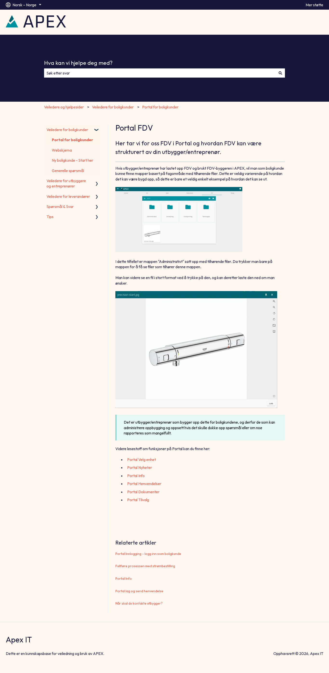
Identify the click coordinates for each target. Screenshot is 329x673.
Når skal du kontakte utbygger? (139, 603)
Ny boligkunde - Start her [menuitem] (72, 160)
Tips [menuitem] (49, 216)
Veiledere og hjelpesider (64, 107)
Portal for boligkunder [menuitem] (72, 139)
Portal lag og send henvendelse (139, 591)
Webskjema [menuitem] (62, 150)
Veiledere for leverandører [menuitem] (68, 196)
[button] (97, 130)
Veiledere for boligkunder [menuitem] (67, 129)
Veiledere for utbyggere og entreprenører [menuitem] (66, 183)
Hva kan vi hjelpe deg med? (78, 62)
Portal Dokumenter (143, 491)
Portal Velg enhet (141, 459)
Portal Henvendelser (144, 483)
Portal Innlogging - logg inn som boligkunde (148, 554)
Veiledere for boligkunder (113, 107)
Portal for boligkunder (160, 107)
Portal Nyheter (139, 467)
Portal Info (136, 475)
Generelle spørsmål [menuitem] (68, 170)
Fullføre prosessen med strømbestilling (145, 566)
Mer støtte (314, 4)
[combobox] (160, 73)
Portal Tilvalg (138, 499)
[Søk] (280, 73)
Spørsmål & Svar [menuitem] (60, 206)
